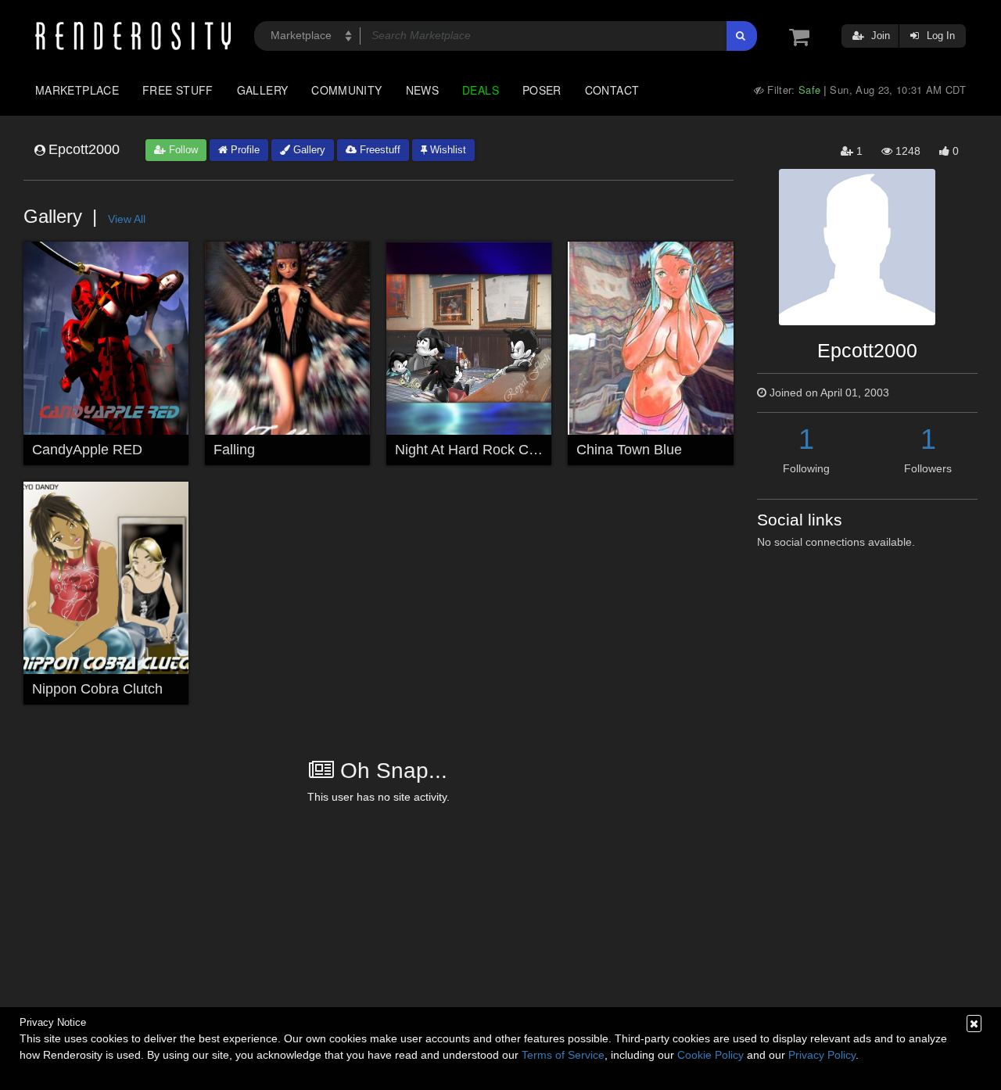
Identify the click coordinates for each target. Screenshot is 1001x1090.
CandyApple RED (87, 449)
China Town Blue (629, 449)
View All (126, 219)
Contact (612, 90)
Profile (244, 150)
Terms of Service (563, 1055)
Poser (541, 90)
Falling (234, 449)
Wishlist (446, 150)
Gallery (263, 90)
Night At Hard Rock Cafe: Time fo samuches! (534, 449)
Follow (182, 150)
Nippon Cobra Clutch (97, 689)
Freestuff (378, 150)
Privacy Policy (822, 1055)
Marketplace (77, 90)
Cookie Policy (710, 1055)
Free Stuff (177, 90)
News (422, 90)
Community (346, 90)
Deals (480, 90)
